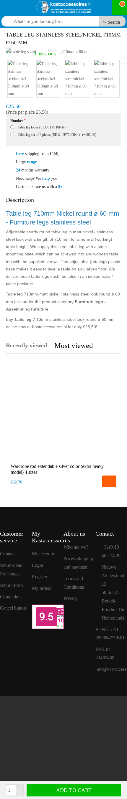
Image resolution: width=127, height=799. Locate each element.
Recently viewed (26, 345)
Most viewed (73, 345)
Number (16, 121)
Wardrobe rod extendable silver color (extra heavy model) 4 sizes (57, 469)
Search (114, 22)
